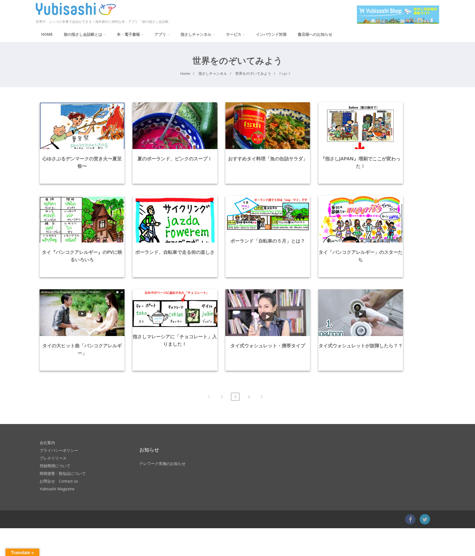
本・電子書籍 (128, 34)
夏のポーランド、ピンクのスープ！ (174, 158)
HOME (47, 34)
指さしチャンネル (196, 34)
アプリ (160, 34)
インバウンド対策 (271, 34)
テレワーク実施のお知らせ (162, 463)
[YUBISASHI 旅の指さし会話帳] (76, 16)
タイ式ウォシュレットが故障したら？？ (361, 345)
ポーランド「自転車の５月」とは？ (267, 241)
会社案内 (47, 442)
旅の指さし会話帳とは (83, 34)
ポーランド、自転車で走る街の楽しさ (175, 252)
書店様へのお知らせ (315, 34)
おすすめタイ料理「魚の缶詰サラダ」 (268, 158)
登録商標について (55, 465)
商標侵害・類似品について (63, 473)
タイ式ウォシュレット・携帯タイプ (267, 345)
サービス (233, 34)
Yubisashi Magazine (57, 488)
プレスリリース (53, 458)
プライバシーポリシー (59, 450)
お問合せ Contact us (59, 481)
